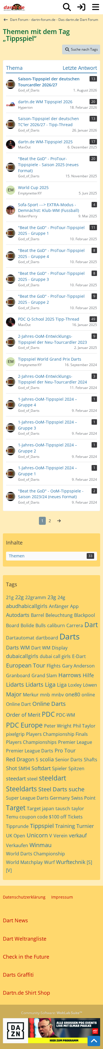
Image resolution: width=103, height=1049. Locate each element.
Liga (62, 684)
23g (51, 597)
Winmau (40, 845)
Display (60, 648)
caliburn (56, 625)
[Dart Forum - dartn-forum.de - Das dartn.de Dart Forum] (14, 7)
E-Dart (79, 656)
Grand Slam (44, 675)
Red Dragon (20, 759)
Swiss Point (83, 798)
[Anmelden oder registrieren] (81, 7)
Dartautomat (20, 638)
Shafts (90, 759)
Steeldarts (21, 788)
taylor (78, 808)
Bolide (27, 625)
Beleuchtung (59, 615)
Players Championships (31, 742)
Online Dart (18, 704)
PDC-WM (65, 715)
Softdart (41, 768)
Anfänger (59, 606)
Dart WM (40, 648)
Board (12, 625)
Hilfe (88, 675)
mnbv (58, 695)
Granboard (18, 675)
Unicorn (37, 835)
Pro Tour (65, 750)
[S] (89, 862)
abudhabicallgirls (26, 606)
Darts (70, 636)
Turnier (85, 825)
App (74, 606)
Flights (54, 666)
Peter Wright (58, 726)
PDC (48, 714)
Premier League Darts (29, 751)
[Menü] (95, 7)
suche (76, 789)
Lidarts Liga (40, 684)
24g (61, 597)
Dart (91, 624)
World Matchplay (24, 862)
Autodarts (17, 614)
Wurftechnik (70, 862)
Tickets (75, 817)
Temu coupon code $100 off (36, 817)
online (88, 695)
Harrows (69, 675)
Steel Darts (52, 789)
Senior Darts (68, 759)
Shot (11, 768)
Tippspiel (42, 826)
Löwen (90, 685)
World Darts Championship (35, 854)
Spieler (59, 768)
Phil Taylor (84, 726)
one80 (72, 694)
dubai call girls (55, 656)
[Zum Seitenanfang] (94, 1041)
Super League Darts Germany (38, 798)
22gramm (35, 597)
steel (32, 779)
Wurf (49, 862)
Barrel (37, 615)
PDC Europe (24, 725)
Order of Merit (23, 714)
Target (15, 807)
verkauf (78, 835)
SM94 (24, 768)
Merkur (31, 695)
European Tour (25, 665)
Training (65, 825)
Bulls (40, 625)
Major (13, 694)
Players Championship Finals (57, 734)
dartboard (47, 638)
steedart (16, 778)
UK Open (15, 836)
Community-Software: (51, 1012)
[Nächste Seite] (59, 521)
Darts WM (18, 647)
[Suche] (67, 7)
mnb (45, 695)
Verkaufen (17, 845)
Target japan (40, 808)
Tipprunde (17, 826)
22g (19, 597)
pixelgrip (15, 734)
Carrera (74, 625)
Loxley (75, 685)
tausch (63, 808)
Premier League (75, 742)
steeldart (52, 777)
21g (10, 597)
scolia (47, 759)
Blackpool (84, 615)
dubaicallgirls (22, 656)
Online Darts (49, 704)
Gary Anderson (78, 666)
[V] (9, 870)
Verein (61, 836)
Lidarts (15, 684)
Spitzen (76, 768)
